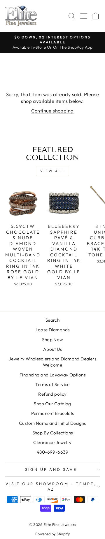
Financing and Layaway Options (52, 375)
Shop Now (52, 339)
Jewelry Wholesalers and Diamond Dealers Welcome (52, 362)
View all (52, 171)
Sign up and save (51, 469)
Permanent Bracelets (52, 413)
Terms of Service (52, 384)
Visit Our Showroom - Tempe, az (51, 486)
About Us (52, 349)
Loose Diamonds (53, 329)
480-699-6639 (52, 452)
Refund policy (52, 394)
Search (53, 320)
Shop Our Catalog (52, 403)
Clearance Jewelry (52, 442)
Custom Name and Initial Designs (52, 423)
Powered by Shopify (52, 533)
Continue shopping (52, 111)
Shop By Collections (52, 433)
